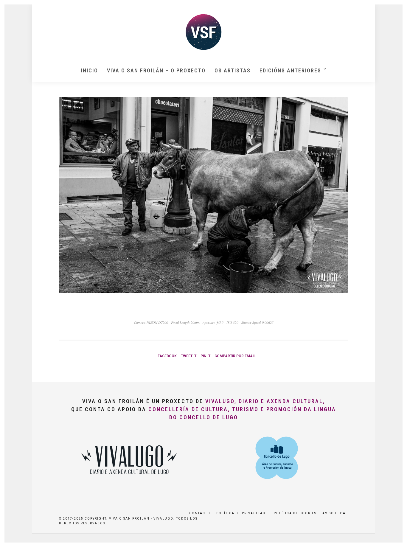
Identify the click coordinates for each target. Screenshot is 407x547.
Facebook (167, 356)
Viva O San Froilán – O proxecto (156, 70)
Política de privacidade (242, 513)
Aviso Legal (335, 513)
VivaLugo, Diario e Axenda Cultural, (265, 401)
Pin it (205, 356)
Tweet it (188, 356)
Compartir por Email (235, 356)
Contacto (199, 513)
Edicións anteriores (290, 70)
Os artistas (233, 70)
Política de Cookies (295, 513)
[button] (394, 8)
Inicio (89, 70)
